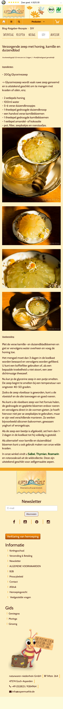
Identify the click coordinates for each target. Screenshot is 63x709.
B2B (11, 571)
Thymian (41, 454)
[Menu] (11, 22)
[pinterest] (37, 522)
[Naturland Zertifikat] (59, 10)
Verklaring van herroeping (23, 536)
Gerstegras (14, 613)
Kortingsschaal (16, 550)
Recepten (20, 34)
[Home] (4, 22)
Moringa (13, 618)
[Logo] (14, 11)
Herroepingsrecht (18, 592)
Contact (13, 581)
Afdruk (12, 586)
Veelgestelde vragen (20, 597)
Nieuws (32, 34)
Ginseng (13, 623)
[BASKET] (57, 22)
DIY (43, 34)
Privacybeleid (16, 576)
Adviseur (54, 34)
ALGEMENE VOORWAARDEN (25, 566)
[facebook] (14, 522)
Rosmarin (53, 454)
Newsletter (15, 561)
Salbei (31, 454)
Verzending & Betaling (20, 555)
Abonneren (31, 514)
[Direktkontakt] (31, 649)
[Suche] (19, 22)
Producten (36, 21)
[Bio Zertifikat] (51, 10)
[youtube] (25, 522)
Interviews (8, 34)
